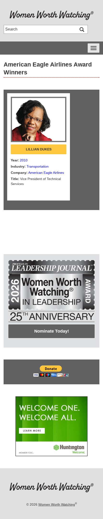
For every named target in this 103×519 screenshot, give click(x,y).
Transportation (38, 166)
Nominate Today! (51, 331)
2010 (24, 160)
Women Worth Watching (56, 504)
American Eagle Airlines (46, 173)
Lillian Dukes (39, 149)
